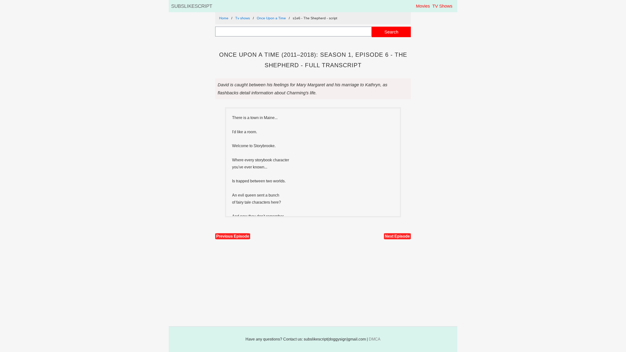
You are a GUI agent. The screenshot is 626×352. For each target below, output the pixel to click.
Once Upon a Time (271, 18)
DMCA (374, 339)
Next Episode (397, 236)
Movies (423, 6)
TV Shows (442, 6)
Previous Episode (232, 236)
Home (223, 18)
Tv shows (242, 18)
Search (391, 31)
